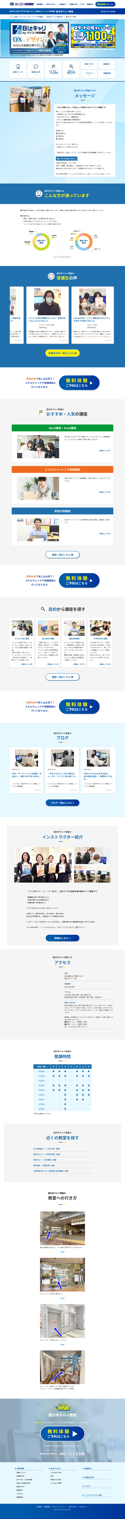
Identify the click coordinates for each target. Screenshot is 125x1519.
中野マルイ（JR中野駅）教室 (44, 1160)
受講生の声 (74, 4)
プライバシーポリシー (59, 1507)
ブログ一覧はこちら (61, 802)
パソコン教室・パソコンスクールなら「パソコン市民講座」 (27, 17)
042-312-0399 (69, 986)
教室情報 (39, 4)
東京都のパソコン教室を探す (55, 17)
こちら (73, 1026)
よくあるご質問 (55, 1483)
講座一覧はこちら (61, 554)
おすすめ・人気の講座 (24, 1479)
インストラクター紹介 (93, 1495)
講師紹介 (90, 4)
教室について (21, 1472)
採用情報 (47, 1507)
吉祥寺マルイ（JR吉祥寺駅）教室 (46, 1154)
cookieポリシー (84, 1507)
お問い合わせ (72, 1507)
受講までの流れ (55, 1479)
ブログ (82, 4)
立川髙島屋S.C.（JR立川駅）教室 (46, 1148)
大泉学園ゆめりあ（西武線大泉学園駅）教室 (50, 1171)
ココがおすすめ (55, 1472)
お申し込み (105, 4)
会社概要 (39, 1507)
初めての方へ (51, 4)
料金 (52, 1476)
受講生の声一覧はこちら (61, 353)
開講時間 (20, 1497)
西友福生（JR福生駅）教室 (44, 1165)
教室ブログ (20, 1486)
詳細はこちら (104, 450)
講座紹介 (63, 4)
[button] (74, 49)
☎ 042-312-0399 (108, 11)
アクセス (20, 1493)
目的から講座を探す (24, 1483)
